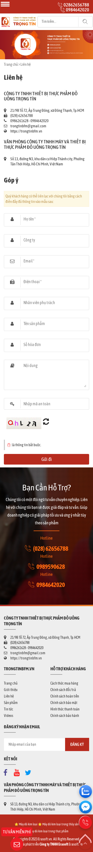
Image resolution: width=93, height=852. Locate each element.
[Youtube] (18, 771)
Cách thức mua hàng (64, 683)
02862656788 (76, 5)
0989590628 (50, 566)
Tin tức (8, 709)
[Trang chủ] (18, 19)
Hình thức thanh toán (65, 709)
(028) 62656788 (50, 548)
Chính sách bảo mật (63, 703)
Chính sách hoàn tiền (64, 696)
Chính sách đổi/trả (63, 690)
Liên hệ (9, 696)
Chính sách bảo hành (64, 716)
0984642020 (77, 9)
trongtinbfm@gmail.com (28, 126)
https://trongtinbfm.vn (26, 131)
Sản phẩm (11, 703)
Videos (8, 716)
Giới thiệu (11, 690)
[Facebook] (6, 771)
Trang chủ (11, 64)
